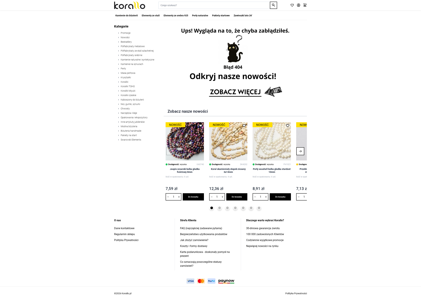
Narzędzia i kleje (128, 113)
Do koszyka (193, 197)
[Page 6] (251, 208)
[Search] (273, 5)
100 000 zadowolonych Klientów (265, 234)
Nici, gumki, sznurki (130, 104)
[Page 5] (243, 208)
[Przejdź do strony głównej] (129, 5)
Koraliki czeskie (128, 95)
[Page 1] (211, 208)
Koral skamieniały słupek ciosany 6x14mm (228, 170)
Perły (123, 68)
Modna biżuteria (128, 126)
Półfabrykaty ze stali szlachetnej (137, 50)
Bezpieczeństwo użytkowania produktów (203, 234)
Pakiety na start (128, 135)
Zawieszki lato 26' (243, 15)
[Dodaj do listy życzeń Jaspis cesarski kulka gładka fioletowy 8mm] (201, 126)
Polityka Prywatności (126, 240)
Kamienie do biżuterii (126, 15)
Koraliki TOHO (127, 86)
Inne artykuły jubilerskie (132, 122)
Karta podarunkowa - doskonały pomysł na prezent (205, 253)
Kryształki (125, 77)
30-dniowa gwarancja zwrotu (263, 228)
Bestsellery (126, 42)
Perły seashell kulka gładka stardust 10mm (272, 170)
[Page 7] (259, 208)
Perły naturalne (200, 15)
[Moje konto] (298, 5)
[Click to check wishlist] (292, 5)
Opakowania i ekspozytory (134, 117)
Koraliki (124, 82)
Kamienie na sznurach (131, 64)
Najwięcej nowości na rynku (262, 246)
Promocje (125, 33)
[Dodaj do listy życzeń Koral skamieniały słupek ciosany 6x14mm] (244, 126)
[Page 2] (219, 208)
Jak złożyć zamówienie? (194, 240)
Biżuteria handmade (130, 130)
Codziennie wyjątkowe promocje (265, 240)
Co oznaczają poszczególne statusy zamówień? (201, 263)
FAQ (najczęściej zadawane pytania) (201, 228)
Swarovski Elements (130, 139)
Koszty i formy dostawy (193, 246)
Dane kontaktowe (124, 228)
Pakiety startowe (221, 15)
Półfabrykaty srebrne (131, 55)
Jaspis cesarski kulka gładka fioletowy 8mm (185, 170)
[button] (170, 151)
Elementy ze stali (151, 15)
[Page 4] (235, 208)
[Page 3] (227, 208)
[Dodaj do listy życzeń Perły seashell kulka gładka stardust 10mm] (288, 126)
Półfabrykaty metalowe (132, 46)
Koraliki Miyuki (127, 90)
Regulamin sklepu (124, 234)
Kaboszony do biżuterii (132, 99)
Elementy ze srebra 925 (176, 15)
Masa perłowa (127, 73)
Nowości (125, 37)
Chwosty (125, 108)
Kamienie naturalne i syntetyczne (137, 59)
